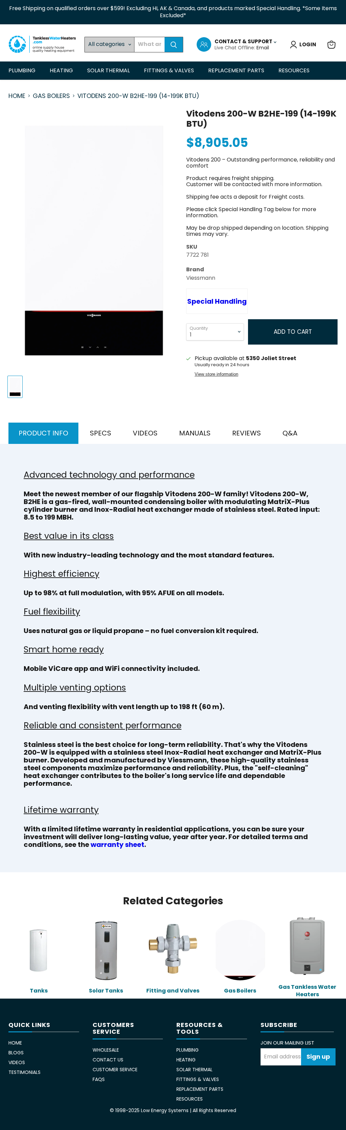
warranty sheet (117, 844)
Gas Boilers (51, 96)
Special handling (217, 301)
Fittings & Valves (169, 70)
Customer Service (115, 1069)
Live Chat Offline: (235, 47)
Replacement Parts (237, 70)
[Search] (174, 44)
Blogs (16, 1052)
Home (16, 96)
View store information (216, 374)
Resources (294, 70)
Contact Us (108, 1059)
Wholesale (106, 1050)
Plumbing (22, 70)
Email (262, 47)
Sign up (318, 1056)
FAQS (99, 1079)
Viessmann (200, 278)
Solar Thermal (109, 70)
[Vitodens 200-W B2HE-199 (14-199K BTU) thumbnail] (15, 387)
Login (307, 44)
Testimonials (24, 1072)
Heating (62, 70)
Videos (16, 1062)
